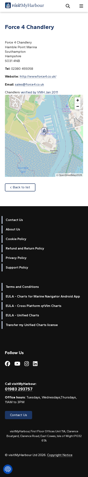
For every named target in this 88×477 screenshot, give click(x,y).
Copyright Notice (59, 455)
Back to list (24, 187)
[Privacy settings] (7, 469)
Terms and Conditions (22, 287)
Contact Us (14, 220)
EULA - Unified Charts (22, 315)
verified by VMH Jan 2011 (39, 92)
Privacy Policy (16, 258)
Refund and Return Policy (25, 248)
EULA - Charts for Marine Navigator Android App (43, 296)
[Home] (24, 6)
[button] (66, 6)
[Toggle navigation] (79, 6)
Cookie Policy (16, 239)
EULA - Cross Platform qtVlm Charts (33, 306)
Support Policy (17, 267)
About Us (13, 229)
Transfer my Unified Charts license (32, 325)
